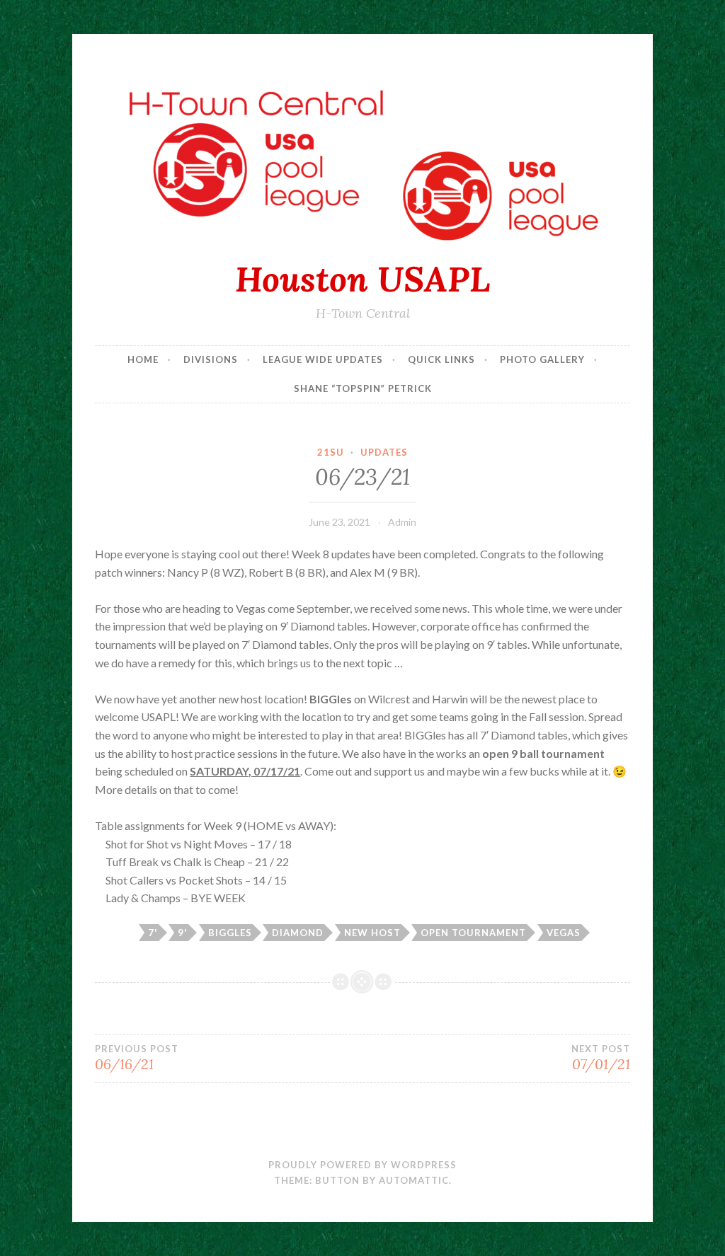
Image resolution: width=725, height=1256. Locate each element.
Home (143, 359)
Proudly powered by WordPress (362, 1164)
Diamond (298, 932)
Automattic (414, 1180)
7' (153, 932)
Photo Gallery (542, 359)
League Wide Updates (323, 359)
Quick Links (441, 359)
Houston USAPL (363, 279)
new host (372, 932)
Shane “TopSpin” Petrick (363, 388)
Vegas (564, 932)
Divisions (210, 359)
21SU (330, 452)
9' (183, 932)
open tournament (473, 932)
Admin (402, 522)
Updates (384, 452)
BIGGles (230, 932)
